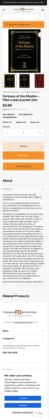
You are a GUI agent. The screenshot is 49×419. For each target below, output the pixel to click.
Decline (23, 405)
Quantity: (6, 124)
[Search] (40, 17)
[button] (4, 10)
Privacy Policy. (11, 390)
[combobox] (23, 17)
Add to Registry (23, 163)
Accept (23, 398)
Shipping (6, 106)
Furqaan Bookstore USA (23, 320)
